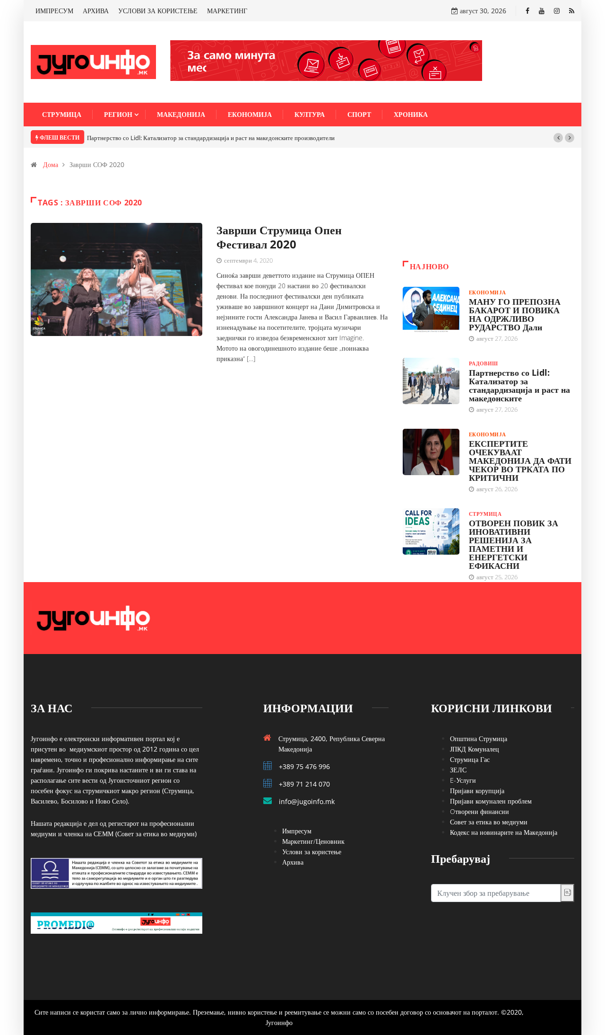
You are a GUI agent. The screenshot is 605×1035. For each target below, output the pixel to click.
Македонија (181, 114)
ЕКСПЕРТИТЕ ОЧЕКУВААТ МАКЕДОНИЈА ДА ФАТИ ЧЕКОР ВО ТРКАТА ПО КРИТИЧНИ (520, 460)
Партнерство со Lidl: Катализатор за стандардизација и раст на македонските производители (211, 137)
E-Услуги (463, 780)
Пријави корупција (477, 790)
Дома (50, 164)
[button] (558, 137)
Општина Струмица (478, 738)
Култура (309, 114)
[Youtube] (541, 10)
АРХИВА (96, 10)
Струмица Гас (470, 759)
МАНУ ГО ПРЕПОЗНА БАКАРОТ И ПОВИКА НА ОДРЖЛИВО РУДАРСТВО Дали (515, 314)
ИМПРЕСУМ (54, 10)
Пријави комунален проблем (491, 800)
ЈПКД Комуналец (474, 748)
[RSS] (571, 10)
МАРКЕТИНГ (227, 10)
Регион (118, 114)
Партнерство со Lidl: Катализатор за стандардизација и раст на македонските (519, 385)
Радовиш (483, 363)
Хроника (411, 114)
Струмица (61, 114)
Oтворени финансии (479, 811)
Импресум (296, 830)
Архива (292, 862)
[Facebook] (527, 10)
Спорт (359, 114)
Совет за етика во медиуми (488, 821)
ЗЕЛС (458, 769)
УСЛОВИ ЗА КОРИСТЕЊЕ (158, 10)
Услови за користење (311, 851)
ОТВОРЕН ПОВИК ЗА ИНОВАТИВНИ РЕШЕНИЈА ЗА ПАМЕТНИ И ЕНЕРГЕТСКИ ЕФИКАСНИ (513, 544)
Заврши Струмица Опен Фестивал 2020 (279, 237)
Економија (250, 114)
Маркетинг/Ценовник (313, 841)
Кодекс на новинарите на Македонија (503, 832)
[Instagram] (557, 10)
